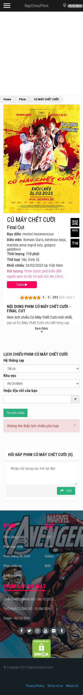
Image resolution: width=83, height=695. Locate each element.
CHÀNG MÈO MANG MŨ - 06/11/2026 (28, 599)
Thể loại (13, 259)
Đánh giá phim (12, 575)
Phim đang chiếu (14, 537)
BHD (48, 566)
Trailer (20, 284)
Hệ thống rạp (13, 360)
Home (7, 99)
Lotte (48, 547)
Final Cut (15, 227)
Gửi (68, 490)
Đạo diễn (14, 234)
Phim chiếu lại (12, 566)
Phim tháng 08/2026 (16, 556)
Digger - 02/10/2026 (16, 618)
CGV (48, 537)
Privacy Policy (35, 686)
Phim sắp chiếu (13, 547)
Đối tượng (15, 271)
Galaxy (49, 556)
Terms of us (55, 686)
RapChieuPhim (36, 5)
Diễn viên (14, 240)
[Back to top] (72, 682)
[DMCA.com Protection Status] (41, 648)
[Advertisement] (41, 53)
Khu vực (9, 375)
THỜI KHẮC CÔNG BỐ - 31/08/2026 (26, 609)
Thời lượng (15, 254)
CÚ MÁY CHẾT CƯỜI (31, 220)
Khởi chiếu (15, 265)
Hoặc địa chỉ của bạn (20, 390)
